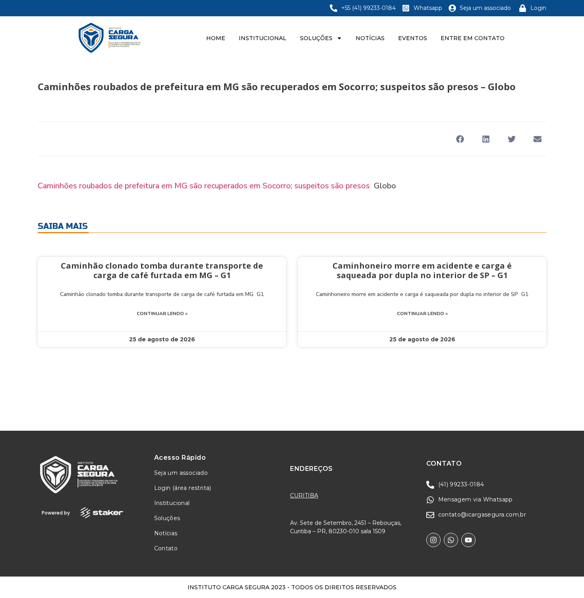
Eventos (412, 38)
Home (215, 38)
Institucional (262, 38)
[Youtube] (468, 540)
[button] (460, 139)
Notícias (370, 38)
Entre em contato (473, 38)
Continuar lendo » (162, 313)
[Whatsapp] (451, 540)
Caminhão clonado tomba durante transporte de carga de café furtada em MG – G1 (162, 270)
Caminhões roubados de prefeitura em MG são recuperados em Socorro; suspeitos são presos (204, 185)
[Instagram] (433, 540)
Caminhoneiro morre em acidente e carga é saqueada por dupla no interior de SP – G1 (422, 270)
